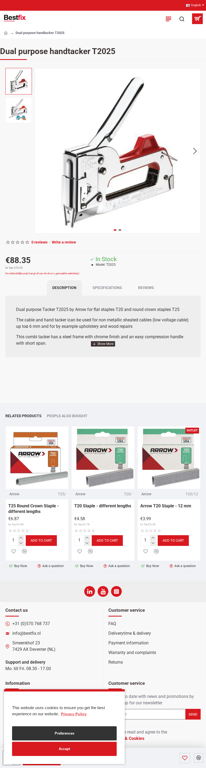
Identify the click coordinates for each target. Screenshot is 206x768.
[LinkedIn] (89, 591)
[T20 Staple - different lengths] (103, 457)
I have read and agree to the (138, 735)
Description (64, 288)
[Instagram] (116, 591)
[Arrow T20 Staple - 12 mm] (169, 457)
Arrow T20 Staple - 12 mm (165, 505)
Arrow (14, 494)
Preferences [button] (64, 733)
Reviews (146, 288)
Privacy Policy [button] (74, 714)
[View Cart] (197, 19)
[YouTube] (103, 591)
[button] (40, 151)
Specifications (107, 288)
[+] (21, 538)
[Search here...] (182, 19)
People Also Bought (67, 416)
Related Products (23, 416)
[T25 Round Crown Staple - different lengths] (37, 457)
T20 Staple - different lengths (102, 505)
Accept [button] (64, 749)
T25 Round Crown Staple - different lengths (33, 508)
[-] (21, 543)
